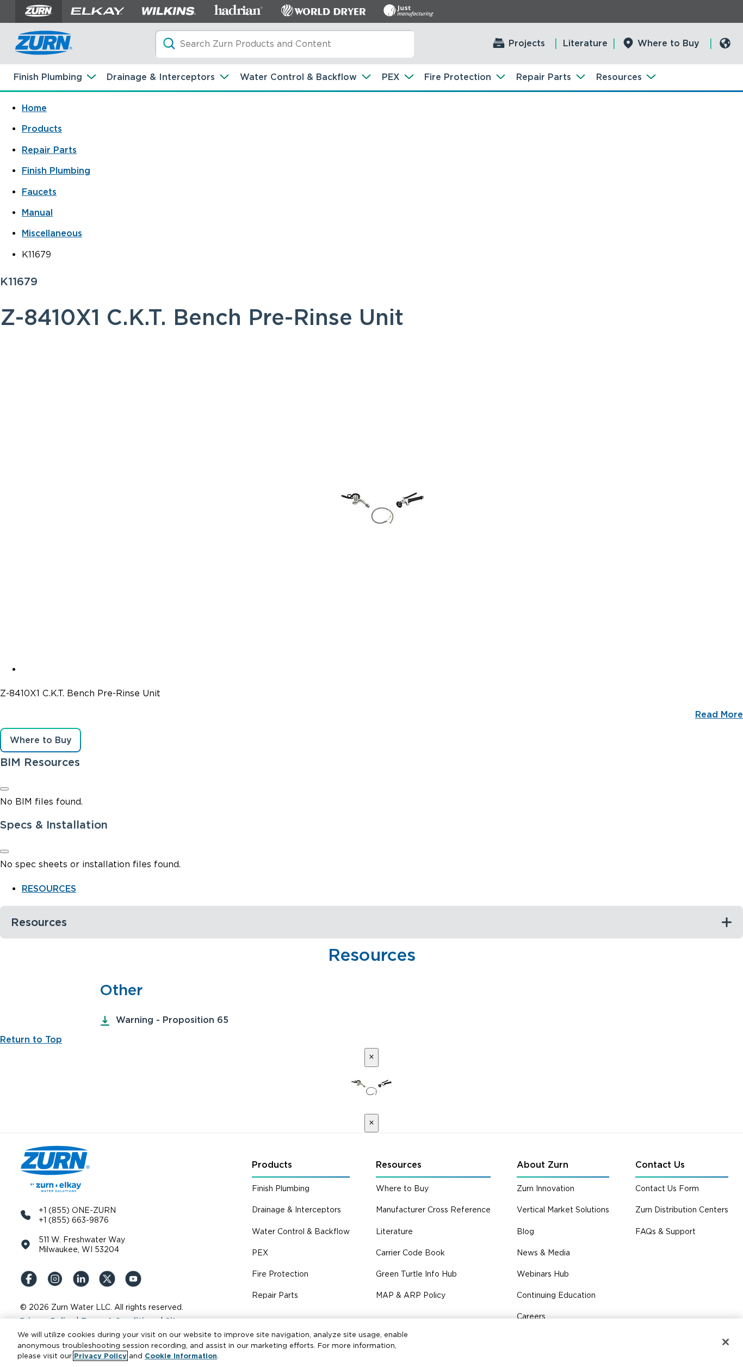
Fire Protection (457, 77)
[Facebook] (31, 1279)
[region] (371, 1343)
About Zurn (542, 1165)
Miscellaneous (52, 233)
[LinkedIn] (83, 1279)
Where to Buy (668, 43)
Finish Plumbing (48, 77)
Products (42, 129)
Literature (585, 43)
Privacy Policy (100, 1356)
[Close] (4, 788)
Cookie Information (181, 1356)
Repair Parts (543, 77)
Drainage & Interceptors (161, 77)
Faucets (39, 192)
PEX (391, 77)
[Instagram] (57, 1279)
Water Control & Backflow (298, 77)
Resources (619, 77)
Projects (527, 43)
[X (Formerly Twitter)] (109, 1279)
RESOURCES (49, 889)
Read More (719, 714)
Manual (37, 212)
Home (34, 108)
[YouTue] (135, 1279)
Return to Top (31, 1039)
